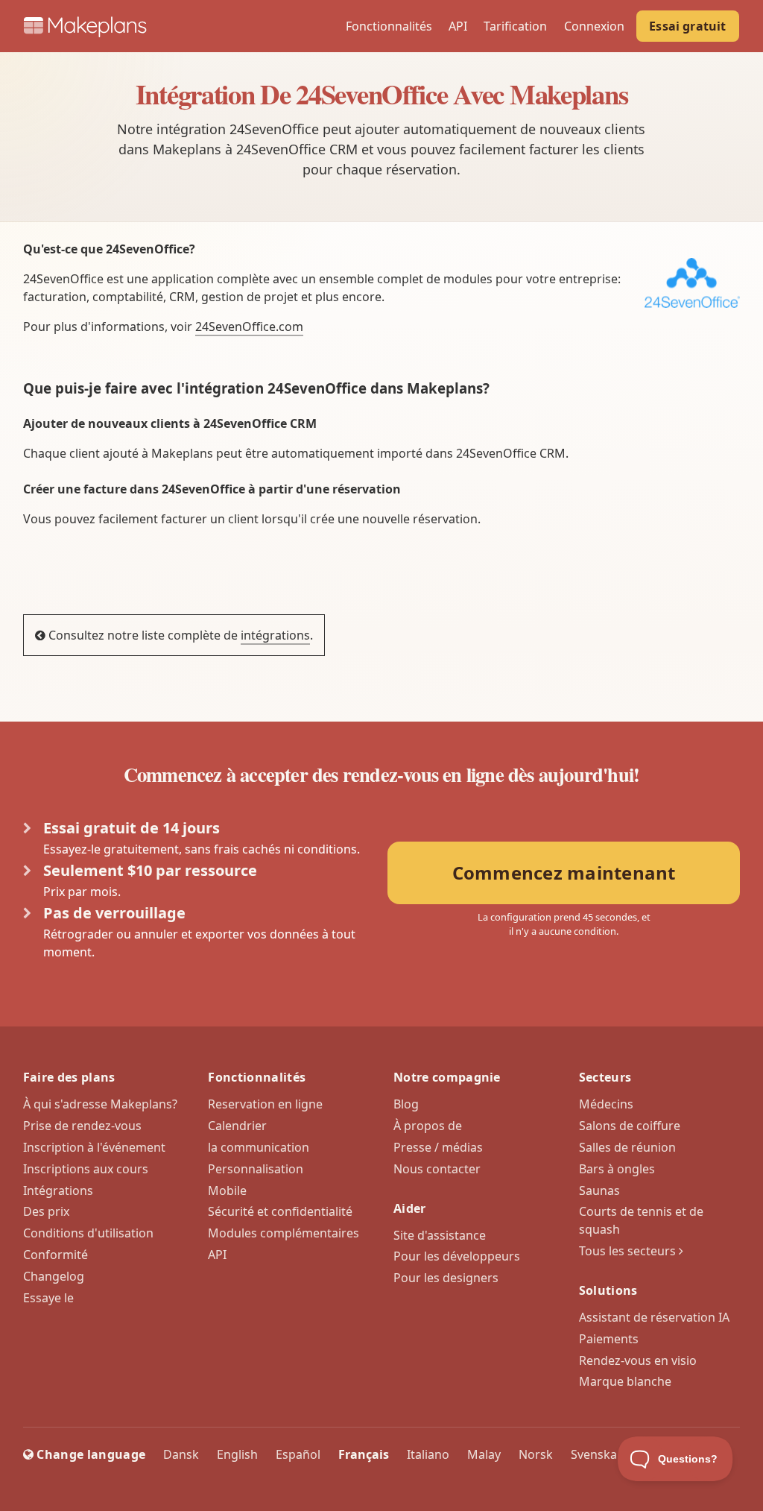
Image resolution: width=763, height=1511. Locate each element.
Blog (406, 1104)
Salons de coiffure (629, 1125)
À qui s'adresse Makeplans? (100, 1104)
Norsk (536, 1454)
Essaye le (48, 1298)
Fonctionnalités (389, 26)
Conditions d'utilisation (88, 1233)
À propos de (427, 1125)
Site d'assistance (439, 1235)
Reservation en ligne (265, 1104)
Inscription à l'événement (94, 1147)
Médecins (606, 1104)
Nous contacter (437, 1169)
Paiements (609, 1339)
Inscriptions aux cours (85, 1169)
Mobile (227, 1190)
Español (298, 1454)
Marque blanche (625, 1381)
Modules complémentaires (283, 1233)
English (237, 1454)
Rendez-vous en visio (638, 1360)
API (458, 26)
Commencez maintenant (564, 872)
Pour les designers (445, 1277)
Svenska (594, 1454)
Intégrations (58, 1190)
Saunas (599, 1190)
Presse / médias (438, 1147)
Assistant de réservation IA (654, 1317)
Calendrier (237, 1125)
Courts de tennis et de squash (641, 1220)
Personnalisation (255, 1169)
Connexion (594, 26)
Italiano (428, 1454)
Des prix (46, 1211)
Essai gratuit (687, 26)
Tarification (515, 26)
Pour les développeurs (456, 1256)
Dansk (181, 1454)
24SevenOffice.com (249, 326)
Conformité (55, 1254)
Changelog (53, 1276)
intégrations (275, 635)
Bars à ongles (617, 1169)
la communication (258, 1147)
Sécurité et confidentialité (280, 1211)
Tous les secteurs (629, 1251)
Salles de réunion (627, 1147)
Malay (484, 1454)
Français (363, 1454)
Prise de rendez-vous (82, 1125)
